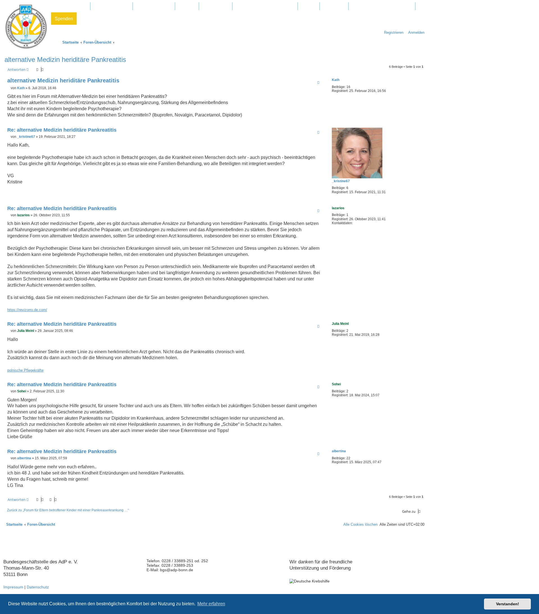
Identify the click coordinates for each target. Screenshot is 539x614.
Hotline (309, 6)
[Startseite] (26, 27)
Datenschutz (38, 587)
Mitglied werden (70, 6)
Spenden (64, 18)
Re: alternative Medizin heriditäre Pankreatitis (62, 130)
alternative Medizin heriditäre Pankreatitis (65, 59)
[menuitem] (414, 32)
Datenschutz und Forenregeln (382, 6)
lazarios (338, 208)
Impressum (13, 587)
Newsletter (334, 6)
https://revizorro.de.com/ (27, 310)
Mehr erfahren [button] (211, 603)
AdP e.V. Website (111, 6)
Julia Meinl (340, 324)
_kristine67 (341, 181)
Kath (335, 80)
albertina (339, 451)
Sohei (336, 384)
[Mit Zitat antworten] (318, 82)
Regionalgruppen (153, 6)
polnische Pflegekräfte (25, 370)
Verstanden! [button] (507, 604)
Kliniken (187, 6)
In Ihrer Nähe (216, 6)
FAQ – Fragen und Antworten (265, 6)
